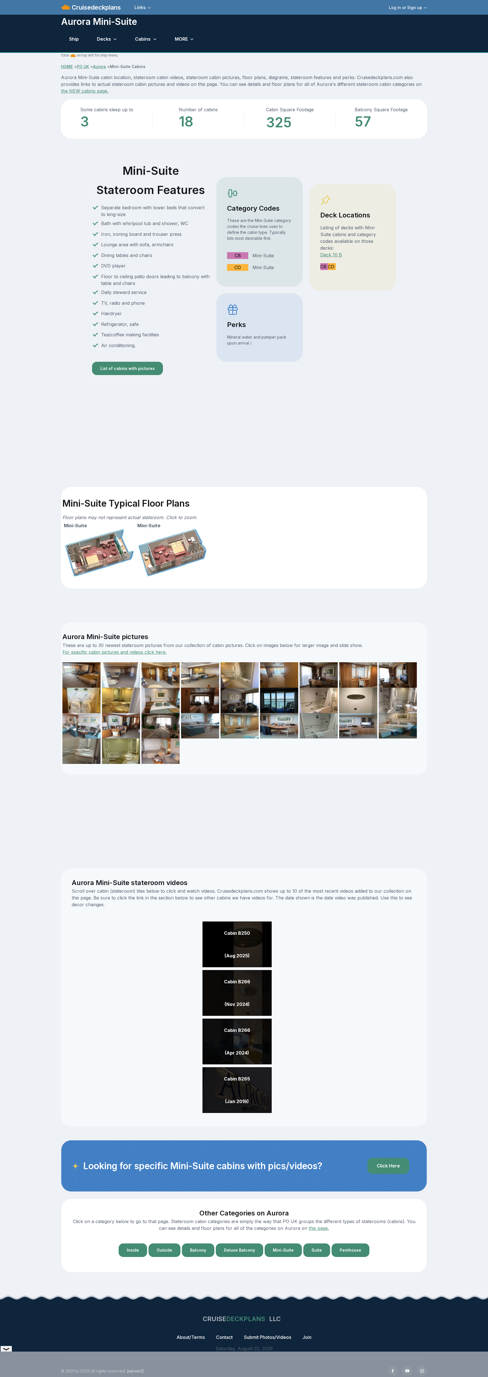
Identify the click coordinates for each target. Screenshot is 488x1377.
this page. (319, 1228)
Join (306, 1337)
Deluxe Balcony (239, 1250)
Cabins (143, 39)
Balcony (198, 1250)
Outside (164, 1250)
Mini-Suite (283, 1250)
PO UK (83, 66)
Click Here (388, 1166)
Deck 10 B (331, 255)
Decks (104, 39)
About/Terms (191, 1337)
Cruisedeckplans (95, 7)
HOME (67, 66)
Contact (224, 1337)
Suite (316, 1250)
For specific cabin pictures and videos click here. (114, 652)
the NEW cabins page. (84, 91)
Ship (74, 39)
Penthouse (350, 1250)
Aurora (99, 66)
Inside (133, 1250)
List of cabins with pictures (127, 368)
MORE (181, 39)
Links (139, 7)
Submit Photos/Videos (267, 1337)
